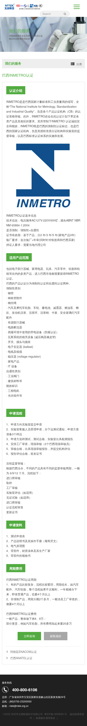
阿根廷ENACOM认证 (23, 652)
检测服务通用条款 (46, 717)
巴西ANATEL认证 (21, 658)
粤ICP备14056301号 (55, 714)
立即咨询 (29, 636)
